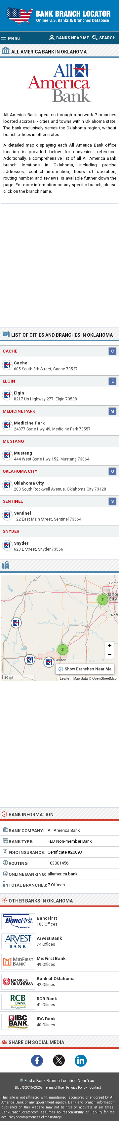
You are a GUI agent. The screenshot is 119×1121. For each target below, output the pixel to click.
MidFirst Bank (51, 958)
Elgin (19, 393)
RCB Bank (47, 998)
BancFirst (47, 918)
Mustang (23, 453)
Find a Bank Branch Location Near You (59, 1080)
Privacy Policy (76, 1087)
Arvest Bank (49, 938)
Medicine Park (29, 423)
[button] (13, 620)
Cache (20, 362)
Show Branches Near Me (88, 669)
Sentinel (22, 513)
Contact (95, 1087)
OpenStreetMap (104, 678)
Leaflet (65, 678)
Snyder (21, 543)
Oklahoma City (29, 483)
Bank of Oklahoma (56, 978)
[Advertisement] (59, 264)
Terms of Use (54, 1087)
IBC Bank (46, 1018)
